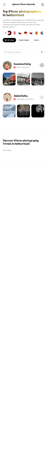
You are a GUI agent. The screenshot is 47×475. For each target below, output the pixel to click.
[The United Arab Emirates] (42, 33)
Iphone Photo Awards (23, 4)
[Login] (42, 4)
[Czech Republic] (20, 33)
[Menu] (4, 4)
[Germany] (25, 33)
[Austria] (14, 33)
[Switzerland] (9, 33)
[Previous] (6, 33)
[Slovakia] (31, 33)
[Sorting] (41, 52)
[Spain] (36, 33)
